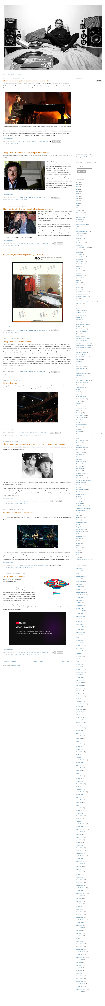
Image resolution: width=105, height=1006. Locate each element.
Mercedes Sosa (80, 387)
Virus (77, 557)
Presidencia (79, 457)
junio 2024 (79, 584)
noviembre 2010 (81, 920)
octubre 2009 (80, 954)
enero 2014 (79, 818)
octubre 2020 (80, 629)
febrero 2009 (80, 976)
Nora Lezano (80, 408)
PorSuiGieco (79, 452)
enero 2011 (79, 914)
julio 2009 (79, 962)
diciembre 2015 (80, 757)
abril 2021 (79, 621)
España (78, 287)
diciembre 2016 (80, 728)
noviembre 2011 (81, 888)
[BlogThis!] (55, 141)
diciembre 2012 (80, 853)
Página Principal (38, 661)
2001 (77, 196)
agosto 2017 (79, 709)
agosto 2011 (79, 896)
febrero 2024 (80, 589)
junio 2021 (79, 619)
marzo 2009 (79, 973)
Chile (78, 236)
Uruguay (78, 543)
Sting (77, 515)
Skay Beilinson (80, 510)
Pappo (78, 422)
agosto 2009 (79, 960)
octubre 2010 (80, 922)
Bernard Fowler (80, 217)
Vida (77, 550)
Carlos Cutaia (80, 229)
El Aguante (79, 278)
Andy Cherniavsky (81, 215)
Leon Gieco (79, 362)
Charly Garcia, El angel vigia (14, 576)
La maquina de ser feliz (82, 347)
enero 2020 (79, 648)
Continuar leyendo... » (9, 138)
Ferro (77, 299)
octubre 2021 (80, 613)
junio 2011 (79, 901)
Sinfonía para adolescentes (83, 508)
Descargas (79, 266)
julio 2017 (79, 712)
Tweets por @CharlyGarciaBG (84, 157)
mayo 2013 (79, 840)
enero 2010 (79, 946)
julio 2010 (79, 930)
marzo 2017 (79, 720)
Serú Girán (79, 503)
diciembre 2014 (80, 789)
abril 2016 (79, 746)
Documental (79, 271)
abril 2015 (79, 778)
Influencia (79, 317)
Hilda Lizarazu (80, 315)
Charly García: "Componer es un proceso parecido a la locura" (26, 152)
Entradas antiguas (67, 661)
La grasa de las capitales (83, 338)
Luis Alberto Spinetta (82, 373)
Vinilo (78, 555)
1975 (77, 184)
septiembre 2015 (81, 765)
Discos (78, 268)
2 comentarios (44, 501)
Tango (78, 524)
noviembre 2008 (81, 984)
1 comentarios (43, 141)
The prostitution (81, 531)
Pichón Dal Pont (81, 447)
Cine (77, 240)
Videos (37, 654)
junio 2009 (79, 965)
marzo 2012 (79, 877)
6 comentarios (46, 652)
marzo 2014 (79, 813)
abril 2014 (79, 810)
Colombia (79, 245)
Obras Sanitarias (80, 415)
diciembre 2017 (80, 701)
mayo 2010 (79, 936)
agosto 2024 (79, 581)
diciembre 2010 (80, 917)
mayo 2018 (79, 691)
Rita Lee (78, 487)
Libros (78, 364)
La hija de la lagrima (82, 341)
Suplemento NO (80, 522)
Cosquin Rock (80, 257)
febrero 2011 (80, 912)
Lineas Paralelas (80, 366)
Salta (77, 496)
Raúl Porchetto (80, 468)
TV (77, 541)
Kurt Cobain (79, 336)
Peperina (78, 431)
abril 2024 (79, 587)
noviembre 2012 (81, 856)
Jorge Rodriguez (81, 329)
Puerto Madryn (80, 464)
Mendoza (79, 385)
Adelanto (79, 208)
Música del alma (81, 399)
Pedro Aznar (79, 427)
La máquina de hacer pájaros (84, 345)
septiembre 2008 (81, 989)
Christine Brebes (81, 238)
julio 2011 (79, 898)
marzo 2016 (79, 749)
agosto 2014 (79, 800)
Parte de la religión (81, 424)
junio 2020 (79, 635)
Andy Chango (80, 212)
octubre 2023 (80, 597)
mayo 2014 (79, 808)
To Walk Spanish (81, 534)
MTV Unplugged (81, 396)
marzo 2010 (79, 941)
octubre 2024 (80, 579)
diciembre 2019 (80, 651)
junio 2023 (79, 600)
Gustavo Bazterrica (81, 310)
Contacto (20, 74)
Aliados (78, 210)
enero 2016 (79, 754)
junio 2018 (79, 688)
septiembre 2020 (81, 632)
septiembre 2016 (81, 733)
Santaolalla (79, 499)
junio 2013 (79, 837)
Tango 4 (78, 527)
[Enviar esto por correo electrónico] (53, 141)
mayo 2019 (79, 661)
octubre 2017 (80, 707)
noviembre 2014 (81, 792)
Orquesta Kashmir (81, 417)
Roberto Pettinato (81, 489)
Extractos (79, 289)
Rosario (78, 492)
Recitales (37, 435)
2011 (12, 143)
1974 (77, 182)
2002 (77, 198)
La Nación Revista (13, 327)
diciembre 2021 (80, 611)
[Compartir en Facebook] (60, 141)
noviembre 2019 (81, 653)
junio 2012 (79, 869)
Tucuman (79, 538)
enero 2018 (79, 699)
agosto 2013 (79, 832)
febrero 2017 (80, 723)
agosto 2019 (79, 656)
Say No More (80, 501)
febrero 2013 (80, 848)
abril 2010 (79, 938)
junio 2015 (79, 773)
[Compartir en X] (58, 141)
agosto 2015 (79, 768)
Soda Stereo (79, 513)
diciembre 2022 (80, 605)
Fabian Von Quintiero (82, 292)
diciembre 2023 (80, 592)
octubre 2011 (80, 890)
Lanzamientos (80, 355)
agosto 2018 (79, 683)
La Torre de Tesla (81, 352)
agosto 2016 (79, 736)
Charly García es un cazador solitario (17, 341)
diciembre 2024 (80, 576)
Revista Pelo (79, 485)
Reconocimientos (81, 473)
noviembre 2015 (81, 760)
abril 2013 (79, 842)
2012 (77, 203)
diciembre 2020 (80, 627)
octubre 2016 (80, 730)
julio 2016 (79, 738)
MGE (77, 392)
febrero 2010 (80, 944)
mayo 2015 (79, 776)
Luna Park (79, 375)
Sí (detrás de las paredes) (83, 506)
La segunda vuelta (10, 383)
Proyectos (79, 459)
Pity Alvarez (79, 450)
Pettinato (79, 443)
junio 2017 (79, 715)
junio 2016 (79, 741)
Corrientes (79, 254)
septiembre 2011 (81, 893)
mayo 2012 (79, 872)
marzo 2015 (79, 781)
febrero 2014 (80, 816)
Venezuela (79, 548)
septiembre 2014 (81, 797)
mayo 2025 (79, 573)
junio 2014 (79, 805)
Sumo (78, 520)
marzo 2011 (79, 909)
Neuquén (79, 401)
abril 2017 (79, 717)
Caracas (78, 226)
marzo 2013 (79, 845)
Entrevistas (19, 199)
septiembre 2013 (81, 829)
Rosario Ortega (80, 494)
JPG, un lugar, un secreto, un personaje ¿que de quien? (23, 254)
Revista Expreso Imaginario (84, 480)
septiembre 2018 (81, 680)
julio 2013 (79, 834)
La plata (78, 350)
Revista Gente (80, 482)
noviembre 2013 (81, 824)
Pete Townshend (81, 440)
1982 (77, 189)
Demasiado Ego (80, 264)
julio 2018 (79, 685)
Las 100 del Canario (82, 357)
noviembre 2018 (81, 675)
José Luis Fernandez (82, 331)
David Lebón (80, 261)
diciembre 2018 (80, 672)
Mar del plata (80, 378)
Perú (77, 438)
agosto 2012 (79, 864)
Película (78, 429)
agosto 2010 (79, 928)
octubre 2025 (80, 571)
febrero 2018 (80, 696)
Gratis (78, 308)
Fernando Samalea (81, 296)
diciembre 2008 (80, 981)
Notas (17, 143)
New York (79, 403)
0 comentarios (42, 197)
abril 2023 (79, 603)
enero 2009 (79, 978)
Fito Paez (79, 303)
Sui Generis (79, 517)
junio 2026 (79, 568)
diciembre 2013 (80, 821)
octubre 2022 (80, 608)
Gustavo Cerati (80, 313)
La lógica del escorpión (83, 343)
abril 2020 (79, 640)
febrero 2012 (80, 880)
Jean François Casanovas (83, 324)
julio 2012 (79, 866)
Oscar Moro (79, 420)
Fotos (17, 332)
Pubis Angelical (80, 461)
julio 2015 (79, 770)
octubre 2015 (80, 762)
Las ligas (78, 359)
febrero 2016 (80, 752)
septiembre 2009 (81, 957)
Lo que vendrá (80, 368)
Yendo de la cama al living (83, 559)
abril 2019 (79, 664)
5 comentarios (42, 371)
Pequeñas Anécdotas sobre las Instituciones (88, 434)
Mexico (78, 389)
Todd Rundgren (80, 536)
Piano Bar (79, 445)
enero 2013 (79, 850)
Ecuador (78, 273)
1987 (77, 191)
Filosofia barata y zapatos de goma (86, 301)
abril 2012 (79, 874)
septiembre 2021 (81, 616)
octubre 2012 (80, 858)
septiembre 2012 (81, 861)
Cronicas (18, 374)
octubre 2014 (80, 794)
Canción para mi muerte (83, 224)
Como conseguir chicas (82, 247)
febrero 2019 (80, 669)
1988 (77, 194)
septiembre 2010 (81, 925)
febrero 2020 (80, 645)
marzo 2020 (79, 643)
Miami (78, 394)
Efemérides (11, 74)
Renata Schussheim (81, 478)
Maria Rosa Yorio (81, 383)
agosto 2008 (79, 992)
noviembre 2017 (81, 704)
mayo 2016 (79, 744)
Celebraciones (80, 233)
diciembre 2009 (80, 949)
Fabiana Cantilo (80, 294)
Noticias (17, 245)
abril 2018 (79, 693)
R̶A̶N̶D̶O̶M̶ (79, 466)
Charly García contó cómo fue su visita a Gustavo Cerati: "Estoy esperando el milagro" (35, 444)
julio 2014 (79, 802)
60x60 (78, 205)
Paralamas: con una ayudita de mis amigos (19, 512)
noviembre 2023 (81, 595)
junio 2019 (79, 659)
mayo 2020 (79, 637)
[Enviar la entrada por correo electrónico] (50, 141)
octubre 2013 (80, 826)
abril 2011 (79, 906)
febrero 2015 (80, 784)
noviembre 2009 (81, 952)
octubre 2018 (80, 677)
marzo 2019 (79, 667)
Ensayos (78, 280)
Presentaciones (28, 435)
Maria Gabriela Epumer (82, 380)
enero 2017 (79, 725)
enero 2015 (79, 786)
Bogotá (78, 222)
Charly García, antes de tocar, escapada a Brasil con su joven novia (28, 209)
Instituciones (80, 320)
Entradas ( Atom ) (15, 665)
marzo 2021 (79, 624)
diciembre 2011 (80, 885)
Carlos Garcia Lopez (82, 231)
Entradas (78, 282)
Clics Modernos (80, 243)
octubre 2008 (80, 986)
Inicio (3, 74)
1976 (77, 187)
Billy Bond (79, 219)
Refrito (78, 475)
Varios (78, 545)
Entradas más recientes (9, 661)
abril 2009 (79, 970)
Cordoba (78, 252)
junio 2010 (79, 933)
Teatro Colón (80, 529)
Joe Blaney (79, 327)
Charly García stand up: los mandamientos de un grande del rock (27, 81)
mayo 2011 (79, 904)
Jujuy (78, 334)
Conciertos (79, 250)
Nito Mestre (79, 406)
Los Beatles (79, 371)
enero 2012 (79, 882)
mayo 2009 (79, 968)
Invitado (78, 322)
